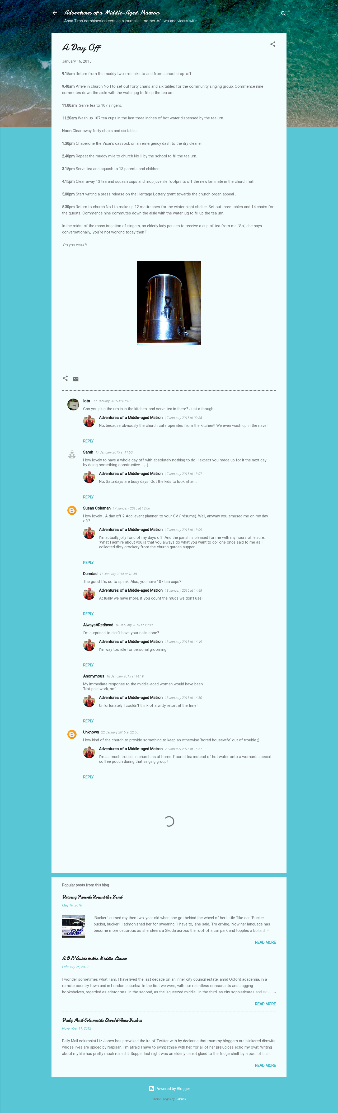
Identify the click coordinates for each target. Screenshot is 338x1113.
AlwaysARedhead (98, 625)
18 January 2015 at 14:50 (183, 698)
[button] (273, 45)
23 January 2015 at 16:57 (183, 749)
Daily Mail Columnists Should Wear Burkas (102, 1020)
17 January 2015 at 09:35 (183, 418)
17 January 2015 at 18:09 (183, 530)
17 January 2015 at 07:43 (111, 401)
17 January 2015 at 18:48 (118, 574)
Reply (88, 441)
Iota (87, 401)
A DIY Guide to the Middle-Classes (94, 958)
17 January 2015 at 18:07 (183, 474)
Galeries (180, 1099)
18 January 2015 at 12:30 (134, 625)
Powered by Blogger (172, 1088)
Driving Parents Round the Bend (92, 897)
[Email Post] (76, 381)
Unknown (91, 732)
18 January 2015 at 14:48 (183, 590)
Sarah (88, 452)
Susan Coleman (97, 508)
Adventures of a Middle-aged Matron (131, 417)
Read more (265, 942)
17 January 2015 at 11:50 (114, 452)
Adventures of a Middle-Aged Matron (111, 12)
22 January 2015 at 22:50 (119, 732)
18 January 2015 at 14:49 (183, 642)
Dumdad (90, 573)
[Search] (283, 14)
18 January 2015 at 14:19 (125, 676)
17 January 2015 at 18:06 (131, 508)
